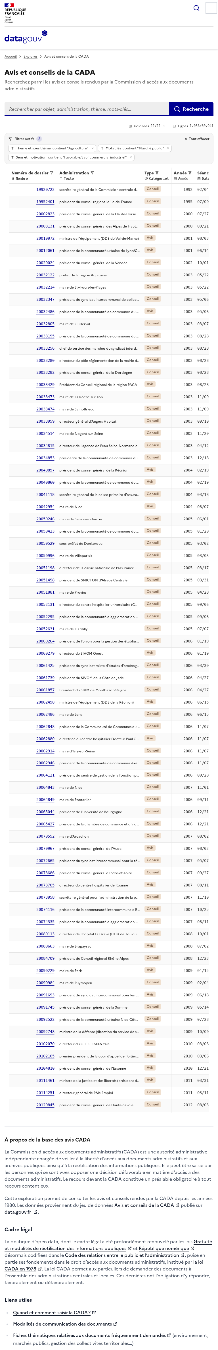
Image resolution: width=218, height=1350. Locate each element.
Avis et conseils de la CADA (144, 1205)
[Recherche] (196, 8)
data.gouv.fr (18, 1212)
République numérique (164, 1248)
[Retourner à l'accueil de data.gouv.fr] (26, 37)
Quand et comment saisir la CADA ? (52, 1312)
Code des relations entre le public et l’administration (122, 1255)
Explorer (30, 56)
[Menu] (211, 8)
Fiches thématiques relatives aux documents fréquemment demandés (89, 1335)
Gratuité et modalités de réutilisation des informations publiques (108, 1245)
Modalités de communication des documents (62, 1323)
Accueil (11, 56)
